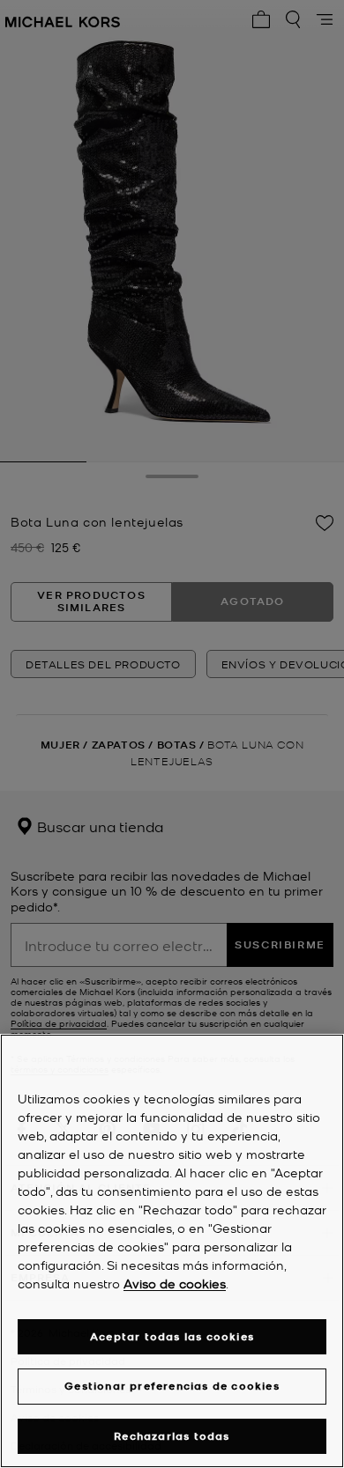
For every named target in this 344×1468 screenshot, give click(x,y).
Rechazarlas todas (171, 1435)
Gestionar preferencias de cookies (172, 1385)
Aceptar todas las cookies (172, 1336)
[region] (172, 1251)
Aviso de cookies (174, 1283)
